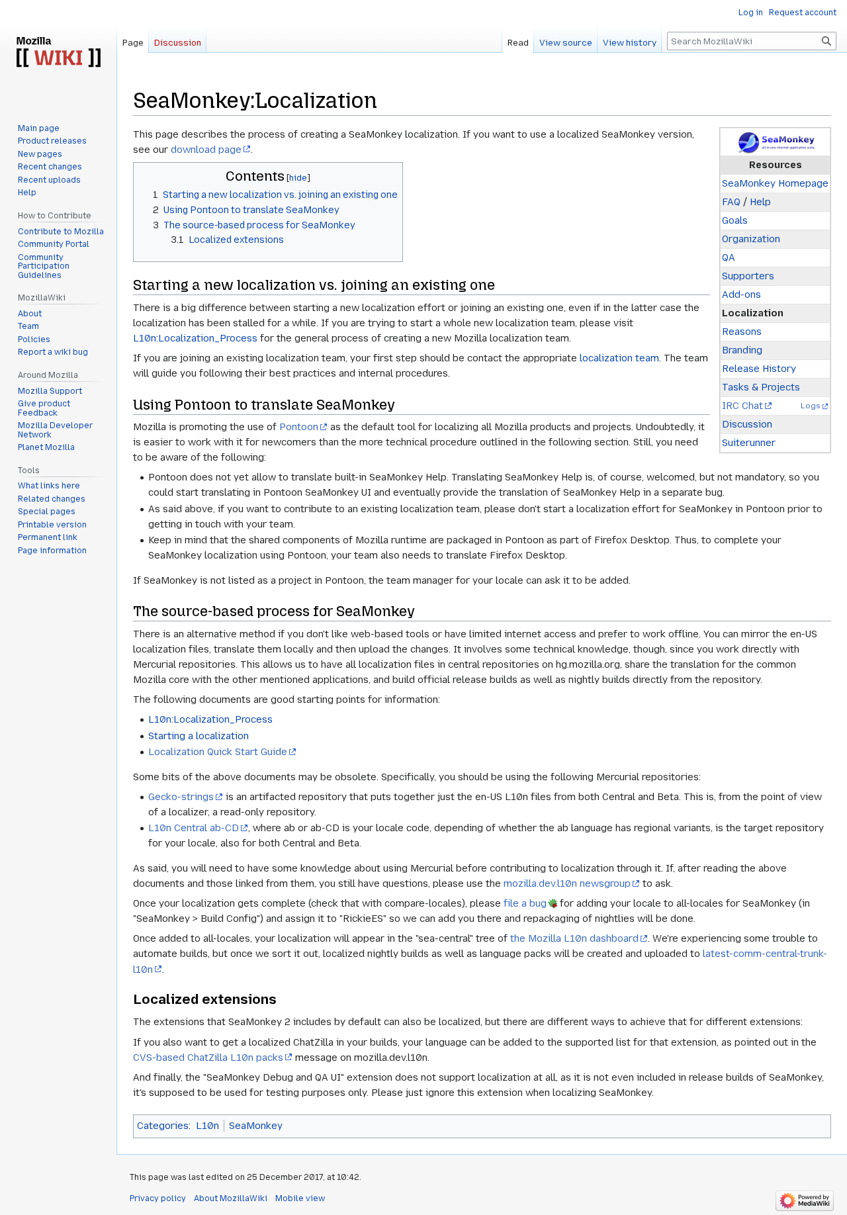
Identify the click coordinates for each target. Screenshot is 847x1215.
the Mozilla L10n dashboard (574, 938)
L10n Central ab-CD (193, 828)
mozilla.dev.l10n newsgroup (567, 883)
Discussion (747, 424)
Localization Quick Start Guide (217, 752)
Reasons (742, 332)
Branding (742, 350)
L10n (207, 1126)
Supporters (748, 276)
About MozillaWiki (230, 1198)
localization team (619, 358)
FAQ (731, 202)
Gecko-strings (181, 797)
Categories (163, 1126)
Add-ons (741, 294)
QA (728, 257)
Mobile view (300, 1198)
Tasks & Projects (761, 387)
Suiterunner (749, 443)
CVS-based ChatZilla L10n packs (208, 1057)
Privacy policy (158, 1198)
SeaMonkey (256, 1126)
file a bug (525, 903)
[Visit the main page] (58, 53)
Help (760, 202)
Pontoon (298, 427)
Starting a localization (198, 736)
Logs (811, 405)
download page (206, 150)
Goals (735, 220)
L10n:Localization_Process (195, 338)
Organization (751, 239)
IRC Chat (742, 406)
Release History (759, 369)
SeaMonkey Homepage (775, 183)
